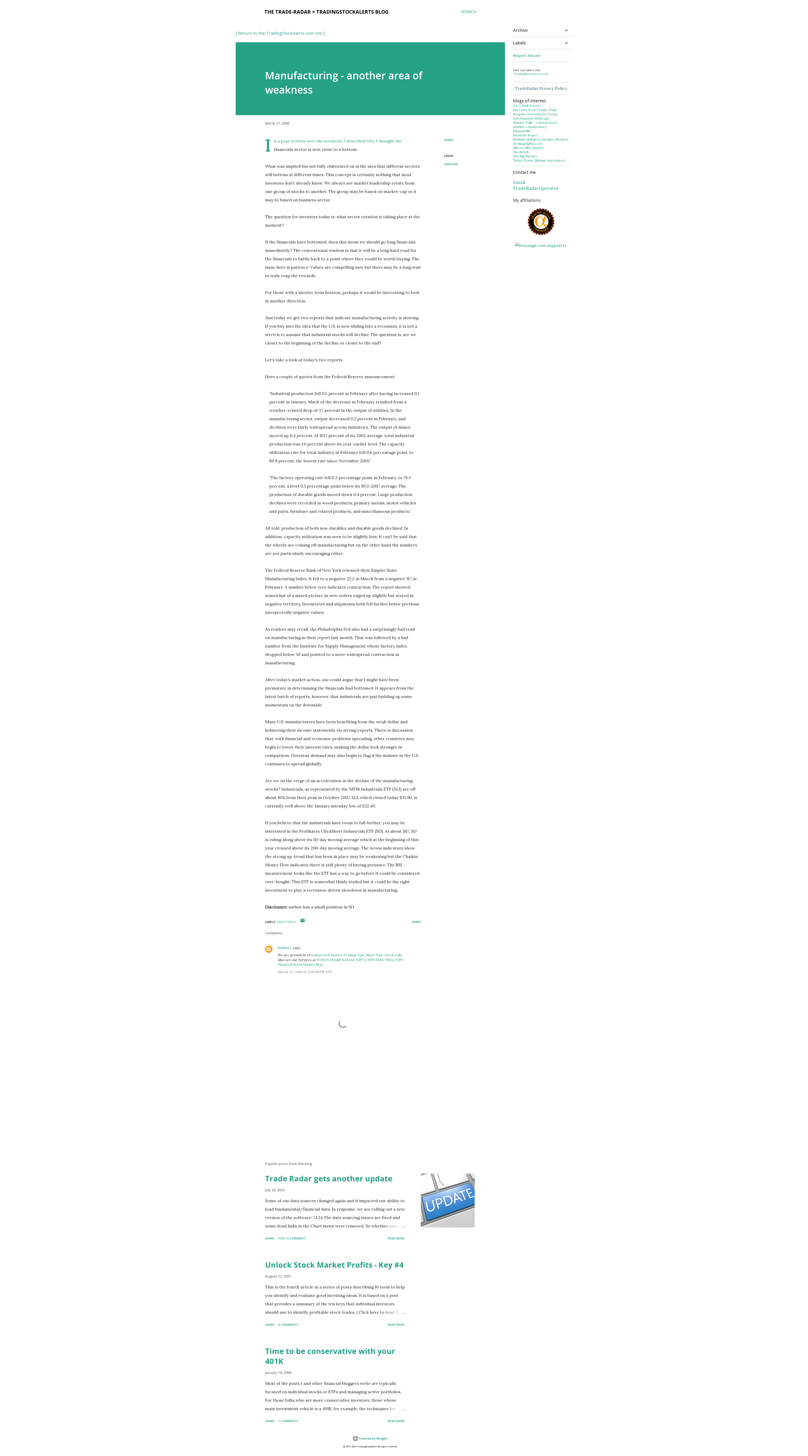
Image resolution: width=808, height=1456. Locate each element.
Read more (396, 1238)
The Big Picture (525, 156)
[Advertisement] (336, 1109)
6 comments (288, 1325)
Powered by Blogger (373, 1438)
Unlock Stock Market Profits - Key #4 (334, 1265)
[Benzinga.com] (541, 245)
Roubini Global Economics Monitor (541, 139)
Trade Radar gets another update (328, 1178)
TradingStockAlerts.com (531, 74)
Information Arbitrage (531, 118)
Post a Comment (292, 1238)
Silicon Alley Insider (528, 148)
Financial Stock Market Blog (300, 964)
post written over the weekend (311, 141)
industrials (451, 164)
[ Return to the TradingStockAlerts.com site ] (280, 33)
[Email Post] (302, 922)
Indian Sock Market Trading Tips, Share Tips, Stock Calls (356, 955)
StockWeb (521, 152)
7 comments (288, 1421)
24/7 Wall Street (526, 106)
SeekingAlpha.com (527, 143)
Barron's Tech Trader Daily (535, 110)
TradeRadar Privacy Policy (541, 88)
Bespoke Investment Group (535, 114)
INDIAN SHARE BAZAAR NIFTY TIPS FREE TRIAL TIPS (360, 960)
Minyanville (522, 131)
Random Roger (525, 135)
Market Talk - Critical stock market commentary (535, 124)
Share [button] (448, 140)
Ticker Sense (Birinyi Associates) (539, 160)
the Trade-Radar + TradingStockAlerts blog (326, 11)
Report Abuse (526, 55)
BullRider (285, 948)
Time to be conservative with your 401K (330, 1356)
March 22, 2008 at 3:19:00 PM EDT (305, 972)
